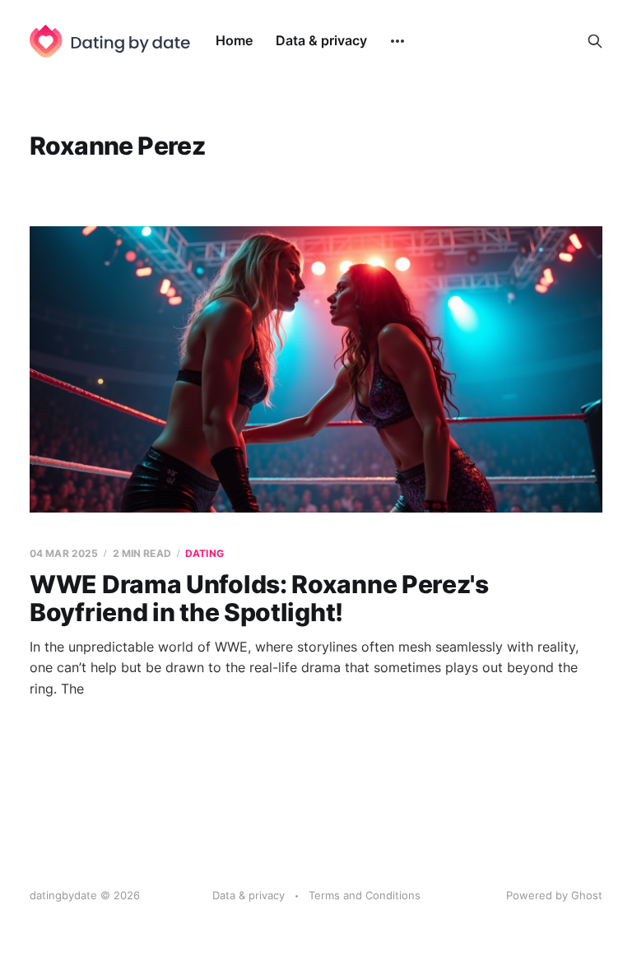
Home (234, 40)
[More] (397, 41)
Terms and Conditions (365, 895)
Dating (204, 553)
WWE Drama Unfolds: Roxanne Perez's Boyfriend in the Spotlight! (259, 598)
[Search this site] (595, 41)
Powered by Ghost (554, 895)
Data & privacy (321, 40)
